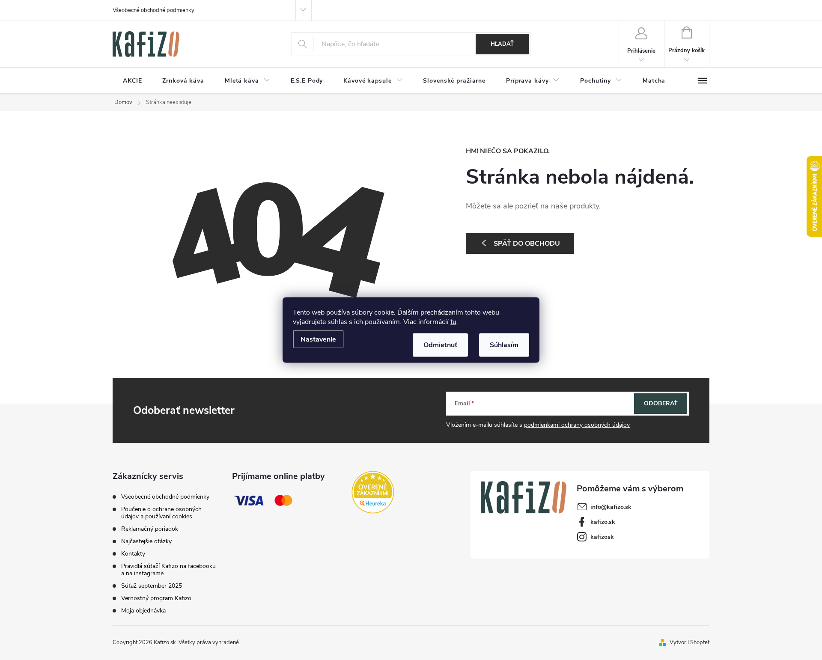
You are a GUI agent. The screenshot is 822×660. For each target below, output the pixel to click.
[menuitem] (132, 81)
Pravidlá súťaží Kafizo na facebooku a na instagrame (168, 569)
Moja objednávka (143, 610)
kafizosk (602, 537)
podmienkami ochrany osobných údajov (577, 425)
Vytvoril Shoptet (689, 642)
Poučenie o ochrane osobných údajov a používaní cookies (161, 512)
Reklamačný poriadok (149, 529)
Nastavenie (318, 339)
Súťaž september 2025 (151, 586)
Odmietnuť (440, 345)
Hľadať (502, 44)
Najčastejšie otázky (146, 541)
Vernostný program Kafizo (156, 598)
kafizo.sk (602, 522)
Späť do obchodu (527, 243)
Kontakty (133, 554)
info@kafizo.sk (610, 507)
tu (453, 322)
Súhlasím (504, 345)
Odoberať (661, 403)
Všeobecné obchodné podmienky (153, 10)
